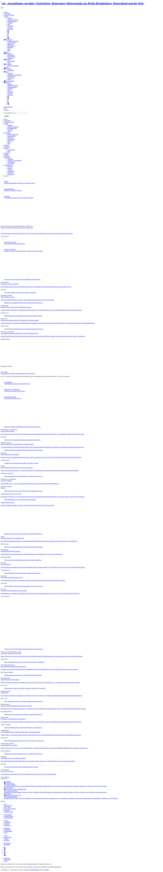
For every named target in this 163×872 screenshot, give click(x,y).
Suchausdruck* (8, 113)
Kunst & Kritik (11, 42)
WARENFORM (34, 870)
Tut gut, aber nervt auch (7, 771)
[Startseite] (81, 3)
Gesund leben (11, 61)
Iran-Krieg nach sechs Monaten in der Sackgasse (14, 590)
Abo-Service (10, 78)
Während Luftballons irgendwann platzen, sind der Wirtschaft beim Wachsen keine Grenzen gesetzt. (27, 300)
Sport (8, 24)
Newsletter (10, 29)
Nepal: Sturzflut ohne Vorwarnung (10, 679)
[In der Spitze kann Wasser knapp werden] (22, 573)
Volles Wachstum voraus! (7, 297)
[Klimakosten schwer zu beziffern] (22, 279)
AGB (5, 832)
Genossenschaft (8, 107)
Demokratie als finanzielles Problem (10, 551)
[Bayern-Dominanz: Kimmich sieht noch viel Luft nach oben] (21, 463)
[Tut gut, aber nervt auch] (21, 767)
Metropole (10, 47)
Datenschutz (7, 829)
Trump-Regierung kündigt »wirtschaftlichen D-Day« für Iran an (18, 373)
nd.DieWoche (11, 76)
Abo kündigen (8, 805)
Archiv (6, 835)
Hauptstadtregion (12, 21)
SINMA (46, 870)
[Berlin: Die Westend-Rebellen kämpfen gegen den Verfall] (23, 701)
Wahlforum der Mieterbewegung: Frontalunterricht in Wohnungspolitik (20, 320)
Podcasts (9, 27)
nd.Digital (10, 73)
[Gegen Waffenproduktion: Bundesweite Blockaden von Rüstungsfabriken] (23, 727)
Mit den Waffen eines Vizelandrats (10, 454)
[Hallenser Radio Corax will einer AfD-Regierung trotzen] (23, 302)
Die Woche (10, 26)
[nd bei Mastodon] (8, 30)
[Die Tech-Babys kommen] (22, 426)
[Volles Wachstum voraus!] (20, 292)
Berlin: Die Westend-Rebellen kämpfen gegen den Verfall (16, 706)
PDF (5, 807)
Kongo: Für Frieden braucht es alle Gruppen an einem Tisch (17, 227)
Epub (9, 807)
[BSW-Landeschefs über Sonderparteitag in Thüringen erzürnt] (22, 440)
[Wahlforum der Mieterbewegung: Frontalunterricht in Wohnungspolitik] (23, 316)
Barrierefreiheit (8, 831)
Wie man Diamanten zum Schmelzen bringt (12, 538)
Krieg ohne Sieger (5, 564)
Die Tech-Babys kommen (7, 431)
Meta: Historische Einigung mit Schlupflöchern (13, 666)
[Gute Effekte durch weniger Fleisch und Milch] (23, 754)
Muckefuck (10, 58)
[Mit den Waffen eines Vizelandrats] (24, 450)
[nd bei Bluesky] (8, 32)
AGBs (9, 79)
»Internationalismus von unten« (9, 745)
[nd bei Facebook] (7, 35)
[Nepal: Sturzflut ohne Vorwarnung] (23, 675)
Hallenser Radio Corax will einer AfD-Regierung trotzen (16, 307)
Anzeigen (6, 823)
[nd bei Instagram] (8, 33)
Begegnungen (11, 46)
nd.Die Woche (11, 56)
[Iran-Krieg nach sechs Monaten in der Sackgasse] (23, 586)
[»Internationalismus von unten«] (24, 740)
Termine (6, 67)
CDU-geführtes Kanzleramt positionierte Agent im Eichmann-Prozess (19, 333)
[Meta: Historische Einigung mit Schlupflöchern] (24, 662)
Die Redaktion (8, 814)
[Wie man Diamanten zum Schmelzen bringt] (23, 534)
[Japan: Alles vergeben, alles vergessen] (24, 649)
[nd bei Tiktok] (8, 36)
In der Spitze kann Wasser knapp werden (12, 577)
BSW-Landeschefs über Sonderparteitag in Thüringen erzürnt (17, 444)
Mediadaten (7, 825)
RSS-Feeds (7, 844)
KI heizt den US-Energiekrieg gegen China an (13, 719)
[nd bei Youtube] (8, 38)
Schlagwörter (7, 837)
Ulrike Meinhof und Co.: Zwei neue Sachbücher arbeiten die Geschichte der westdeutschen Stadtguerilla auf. (30, 483)
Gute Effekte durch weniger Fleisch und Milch (13, 758)
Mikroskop (10, 44)
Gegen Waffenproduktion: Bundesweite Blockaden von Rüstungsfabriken (20, 732)
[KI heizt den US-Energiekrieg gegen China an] (23, 714)
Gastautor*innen (8, 816)
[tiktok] (8, 102)
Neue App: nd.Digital (10, 808)
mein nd (6, 110)
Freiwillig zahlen (8, 812)
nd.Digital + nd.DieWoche (14, 75)
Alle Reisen (10, 70)
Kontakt (6, 820)
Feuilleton (10, 23)
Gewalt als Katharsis (6, 480)
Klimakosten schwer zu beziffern (9, 284)
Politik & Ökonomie (12, 20)
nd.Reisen (6, 840)
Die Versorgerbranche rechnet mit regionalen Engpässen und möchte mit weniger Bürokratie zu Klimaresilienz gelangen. (33, 580)
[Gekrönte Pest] (25, 688)
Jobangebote (7, 822)
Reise (8, 50)
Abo (2, 7)
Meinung (9, 18)
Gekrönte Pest (4, 692)
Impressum (7, 828)
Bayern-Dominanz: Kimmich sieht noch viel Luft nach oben (17, 467)
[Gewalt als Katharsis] (23, 476)
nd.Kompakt (10, 55)
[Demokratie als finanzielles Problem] (23, 547)
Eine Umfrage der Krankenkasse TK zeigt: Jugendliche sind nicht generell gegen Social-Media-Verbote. (28, 774)
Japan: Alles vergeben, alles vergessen (11, 653)
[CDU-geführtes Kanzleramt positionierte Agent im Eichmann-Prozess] (24, 329)
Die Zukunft (7, 843)
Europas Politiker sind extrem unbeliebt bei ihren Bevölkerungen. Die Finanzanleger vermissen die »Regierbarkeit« (31, 554)
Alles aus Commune (12, 65)
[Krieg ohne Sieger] (23, 560)
